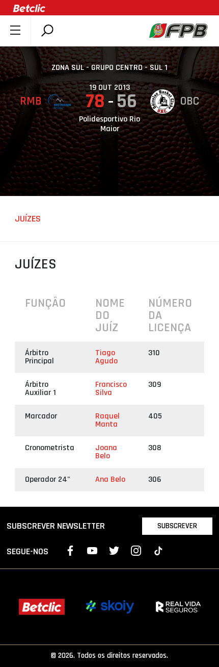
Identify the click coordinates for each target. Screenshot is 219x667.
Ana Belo (110, 479)
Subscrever (177, 526)
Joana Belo (106, 451)
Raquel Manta (107, 420)
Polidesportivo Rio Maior (109, 124)
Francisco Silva (111, 388)
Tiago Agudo (106, 357)
